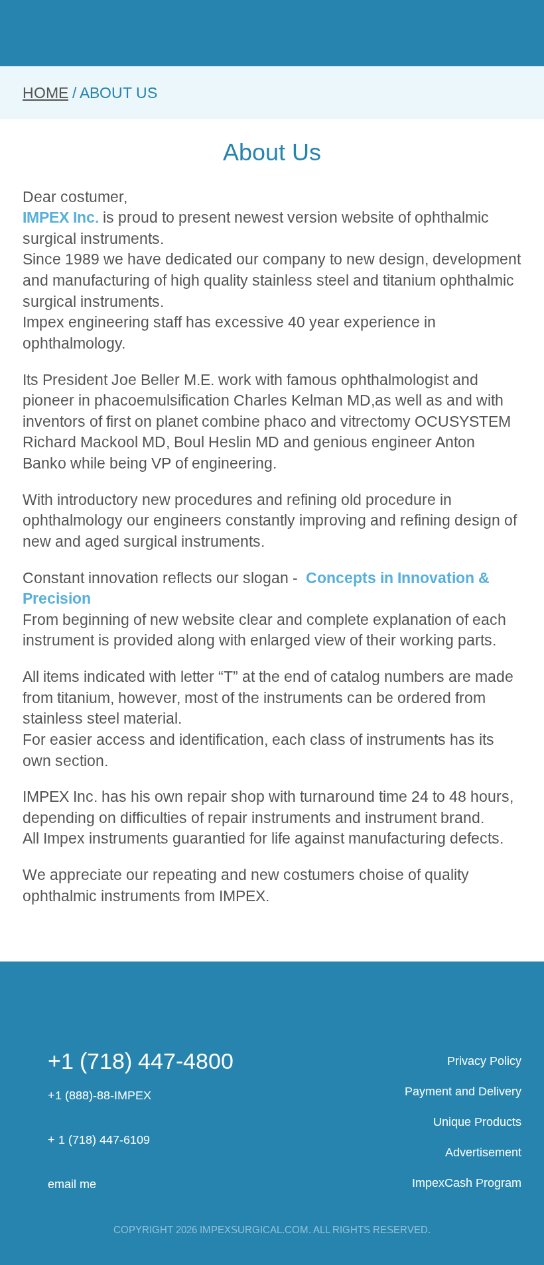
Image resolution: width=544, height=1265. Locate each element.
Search (423, 32)
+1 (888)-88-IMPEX (99, 1095)
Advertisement (483, 1152)
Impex (272, 34)
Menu (33, 32)
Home (45, 92)
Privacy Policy (484, 1061)
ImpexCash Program (466, 1182)
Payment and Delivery (463, 1091)
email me (72, 1184)
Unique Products (477, 1121)
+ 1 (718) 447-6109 (99, 1139)
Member (464, 32)
